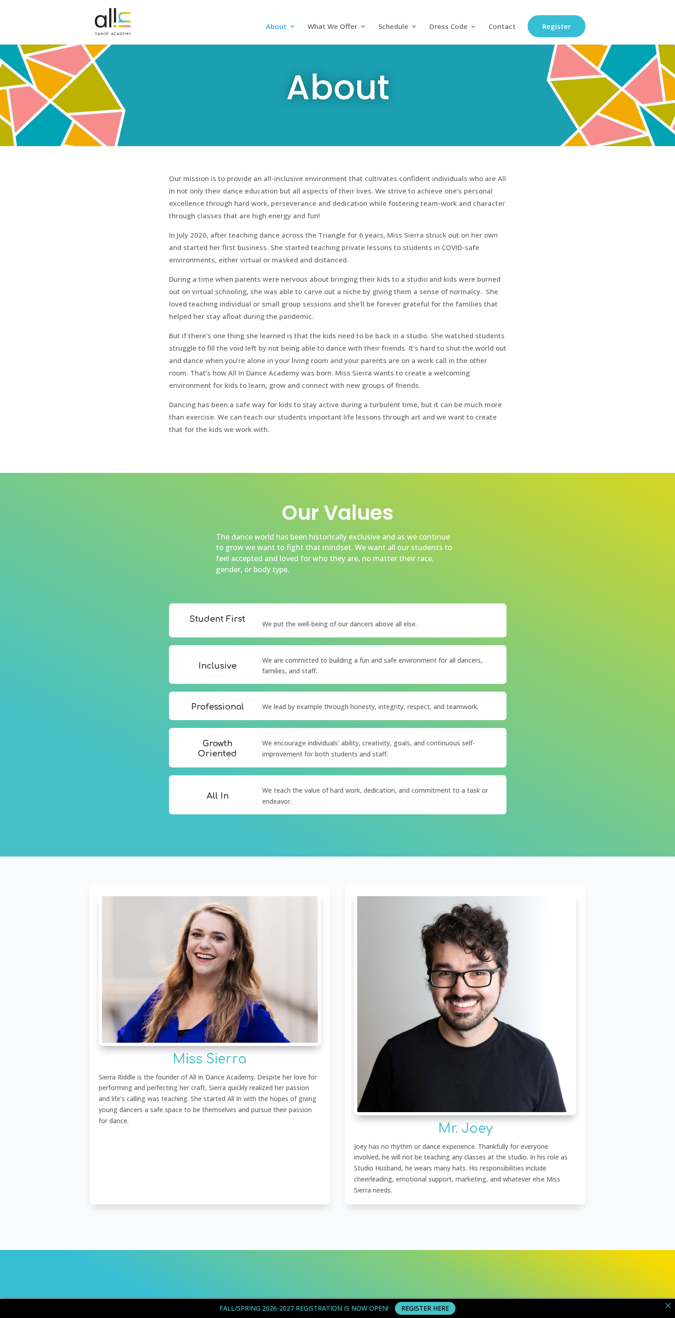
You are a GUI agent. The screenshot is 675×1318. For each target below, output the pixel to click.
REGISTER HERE (425, 1308)
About (276, 27)
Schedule (393, 27)
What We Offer (332, 27)
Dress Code (448, 27)
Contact (502, 27)
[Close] (668, 1305)
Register (556, 26)
